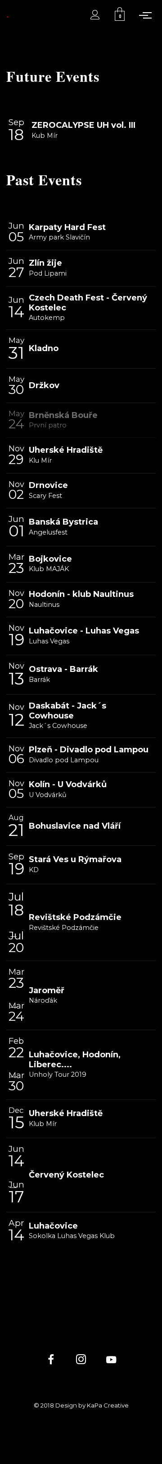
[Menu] (147, 15)
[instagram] (81, 1360)
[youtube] (111, 1365)
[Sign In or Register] (95, 15)
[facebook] (50, 1360)
